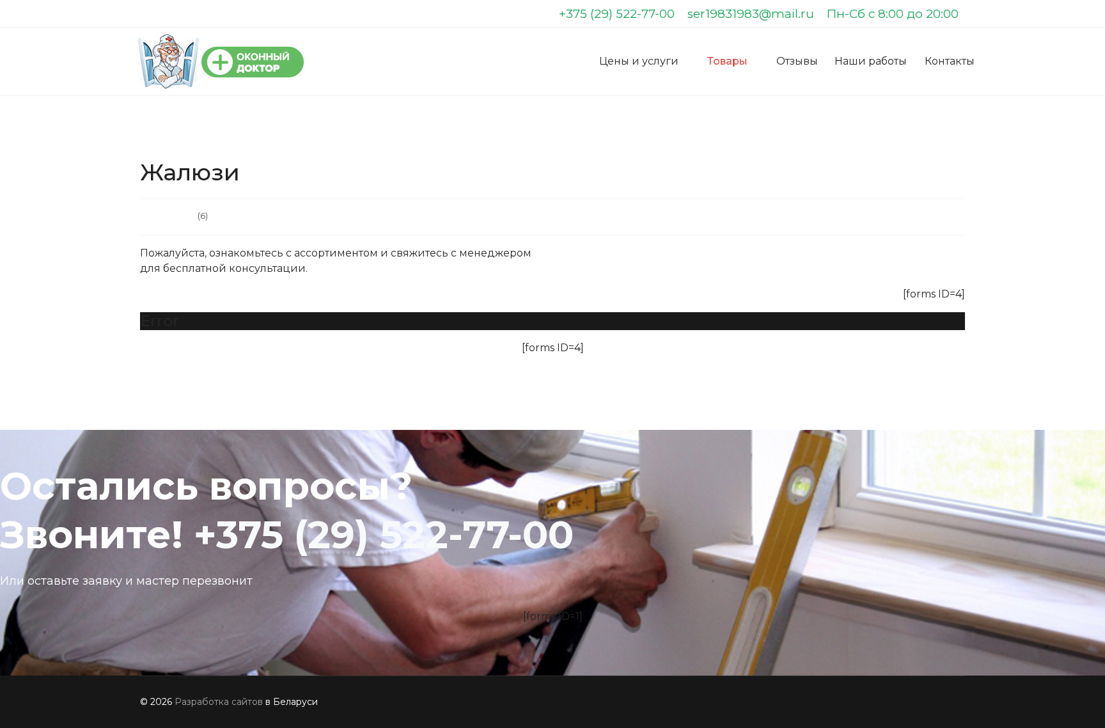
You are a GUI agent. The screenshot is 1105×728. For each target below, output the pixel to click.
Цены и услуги (638, 61)
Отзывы (797, 61)
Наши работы (871, 61)
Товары (727, 61)
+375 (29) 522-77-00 (617, 13)
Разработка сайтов (219, 702)
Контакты (950, 61)
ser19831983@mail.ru (750, 13)
